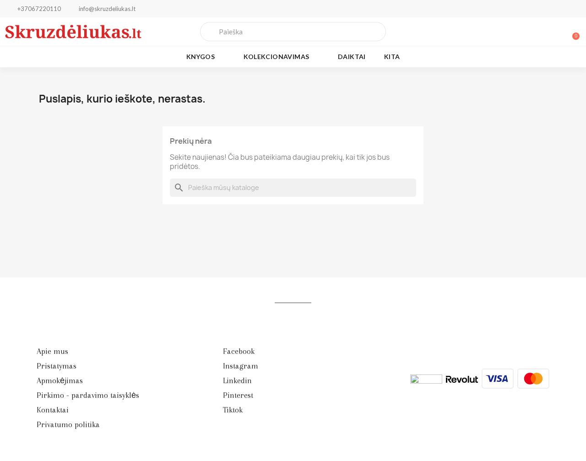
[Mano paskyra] (540, 32)
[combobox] (293, 31)
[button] (571, 31)
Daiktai (352, 56)
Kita (392, 56)
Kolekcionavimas (276, 56)
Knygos (200, 56)
